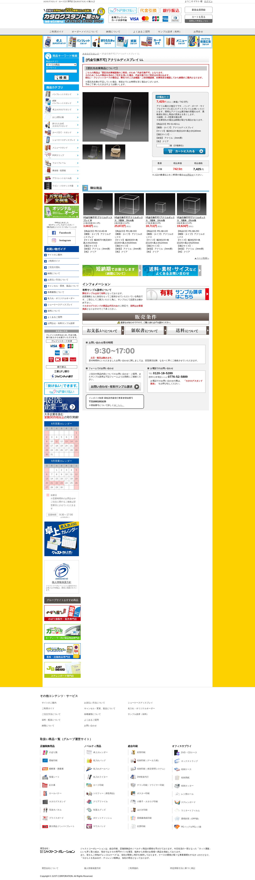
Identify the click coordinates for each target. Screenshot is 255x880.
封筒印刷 (141, 752)
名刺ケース (186, 769)
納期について (48, 725)
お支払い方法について (94, 703)
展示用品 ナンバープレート (62, 826)
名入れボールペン (101, 769)
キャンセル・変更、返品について (99, 708)
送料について (188, 330)
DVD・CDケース (189, 752)
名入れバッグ (99, 760)
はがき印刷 (142, 810)
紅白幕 (52, 785)
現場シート (54, 777)
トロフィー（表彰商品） (104, 793)
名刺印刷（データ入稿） (148, 760)
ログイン (208, 1)
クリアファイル (100, 801)
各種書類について (92, 714)
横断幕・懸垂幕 (56, 769)
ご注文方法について (51, 714)
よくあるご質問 (91, 720)
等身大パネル (55, 810)
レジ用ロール (187, 794)
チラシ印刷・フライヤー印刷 (150, 785)
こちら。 (120, 405)
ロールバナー (55, 793)
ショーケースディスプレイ (140, 703)
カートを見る (198, 19)
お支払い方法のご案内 (103, 330)
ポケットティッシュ (102, 818)
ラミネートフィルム (190, 810)
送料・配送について (51, 720)
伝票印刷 (141, 826)
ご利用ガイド (48, 708)
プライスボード (56, 818)
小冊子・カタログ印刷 (147, 801)
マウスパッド (99, 826)
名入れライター (100, 777)
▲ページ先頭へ (201, 258)
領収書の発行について (146, 330)
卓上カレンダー (100, 752)
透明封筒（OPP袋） (190, 818)
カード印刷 (98, 785)
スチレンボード (188, 802)
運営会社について (50, 868)
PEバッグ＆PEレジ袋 (191, 827)
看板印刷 (53, 760)
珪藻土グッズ (99, 810)
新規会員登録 (198, 9)
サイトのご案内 (49, 703)
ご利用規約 (133, 868)
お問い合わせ (90, 725)
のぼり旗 (53, 752)
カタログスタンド (90, 53)
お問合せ (189, 175)
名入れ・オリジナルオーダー (141, 708)
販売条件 (145, 318)
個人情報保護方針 (61, 582)
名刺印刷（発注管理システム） (151, 769)
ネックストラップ (189, 761)
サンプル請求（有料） (138, 714)
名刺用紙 (185, 777)
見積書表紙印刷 (144, 818)
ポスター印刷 (143, 793)
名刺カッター (187, 786)
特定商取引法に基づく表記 (182, 868)
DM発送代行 (143, 777)
